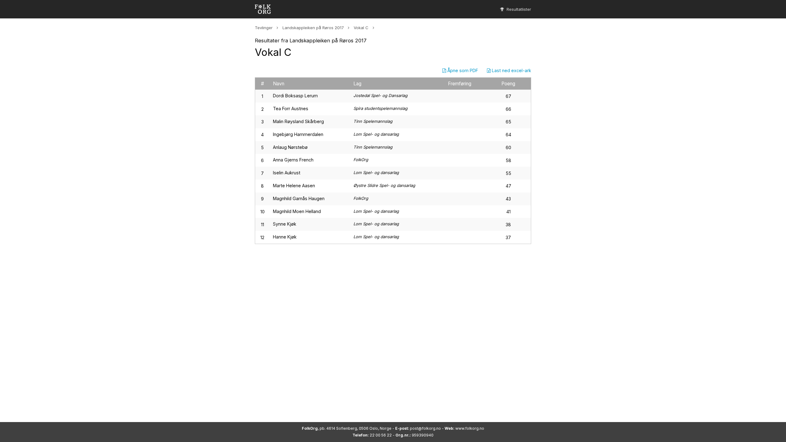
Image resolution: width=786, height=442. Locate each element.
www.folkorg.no (469, 428)
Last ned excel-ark (511, 70)
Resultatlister (518, 9)
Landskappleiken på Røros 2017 (313, 27)
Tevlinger (264, 27)
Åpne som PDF (462, 70)
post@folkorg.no (425, 428)
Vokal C (361, 27)
